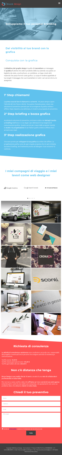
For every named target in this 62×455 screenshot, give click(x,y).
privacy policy (12, 429)
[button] (59, 3)
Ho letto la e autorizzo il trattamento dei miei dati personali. (23, 429)
